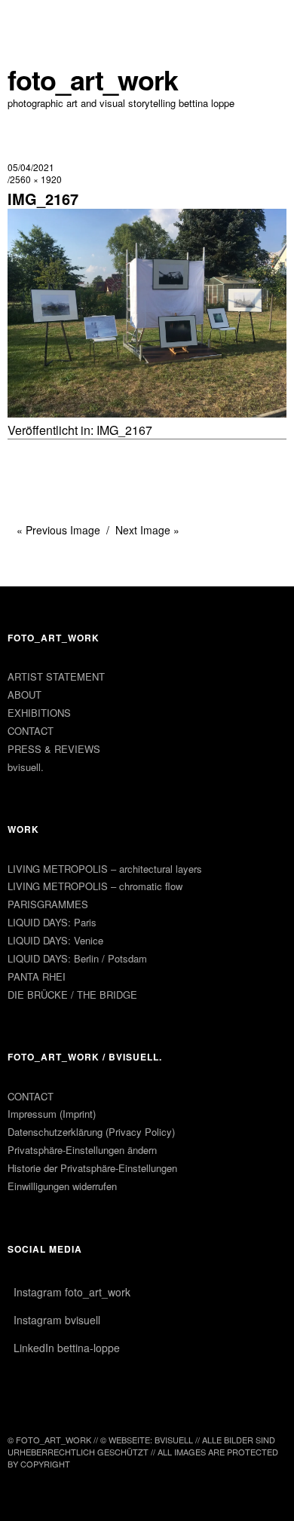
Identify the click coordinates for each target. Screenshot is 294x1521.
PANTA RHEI (37, 976)
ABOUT (24, 694)
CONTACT (31, 731)
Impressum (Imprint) (52, 1113)
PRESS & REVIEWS (54, 749)
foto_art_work (93, 79)
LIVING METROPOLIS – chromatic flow (95, 886)
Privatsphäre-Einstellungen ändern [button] (82, 1150)
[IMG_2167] (147, 412)
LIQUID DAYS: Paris (52, 922)
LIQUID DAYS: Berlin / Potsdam (77, 958)
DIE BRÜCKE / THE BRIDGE (72, 994)
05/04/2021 (31, 167)
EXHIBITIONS (39, 712)
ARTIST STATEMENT (56, 676)
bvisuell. (26, 767)
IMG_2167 (124, 430)
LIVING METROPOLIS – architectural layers (105, 868)
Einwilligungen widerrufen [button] (62, 1186)
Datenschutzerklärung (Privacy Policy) (91, 1132)
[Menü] (26, 19)
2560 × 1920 (36, 179)
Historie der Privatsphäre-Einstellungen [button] (92, 1168)
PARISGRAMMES (48, 904)
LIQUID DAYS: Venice (55, 940)
